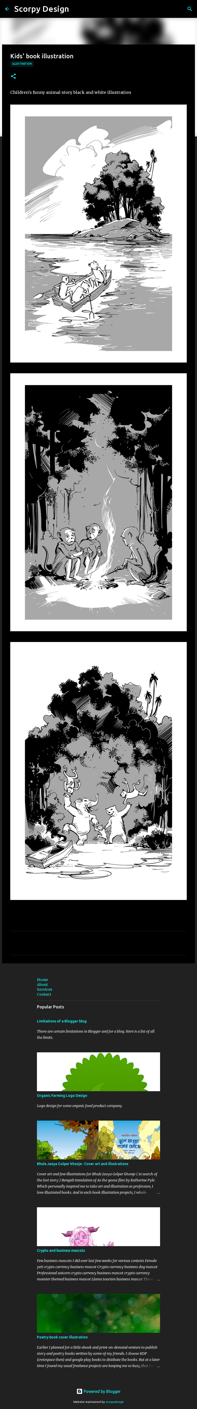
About (42, 984)
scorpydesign (115, 1401)
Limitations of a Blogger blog (62, 1021)
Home (42, 979)
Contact (44, 994)
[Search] (190, 9)
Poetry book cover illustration (62, 1337)
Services (44, 989)
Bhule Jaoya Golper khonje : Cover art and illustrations (82, 1164)
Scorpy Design (41, 8)
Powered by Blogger (102, 1391)
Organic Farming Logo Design (62, 1096)
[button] (13, 76)
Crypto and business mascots (61, 1250)
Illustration (22, 63)
